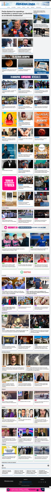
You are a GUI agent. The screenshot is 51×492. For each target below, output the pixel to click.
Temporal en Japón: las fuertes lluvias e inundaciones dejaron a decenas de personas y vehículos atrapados (8, 385)
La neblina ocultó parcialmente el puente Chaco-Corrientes (24, 70)
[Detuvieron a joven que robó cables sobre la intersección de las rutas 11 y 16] (9, 100)
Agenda (28, 7)
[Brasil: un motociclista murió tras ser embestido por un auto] (41, 395)
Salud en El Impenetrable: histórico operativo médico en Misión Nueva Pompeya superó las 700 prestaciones (8, 309)
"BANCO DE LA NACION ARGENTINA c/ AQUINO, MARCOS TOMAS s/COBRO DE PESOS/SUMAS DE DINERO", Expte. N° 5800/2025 (31, 473)
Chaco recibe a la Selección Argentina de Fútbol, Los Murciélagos (9, 221)
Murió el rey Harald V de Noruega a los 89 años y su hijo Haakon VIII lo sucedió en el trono (41, 384)
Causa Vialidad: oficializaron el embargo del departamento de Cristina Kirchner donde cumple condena (24, 124)
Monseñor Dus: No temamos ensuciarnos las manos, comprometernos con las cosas (24, 203)
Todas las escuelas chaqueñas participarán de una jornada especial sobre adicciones (25, 107)
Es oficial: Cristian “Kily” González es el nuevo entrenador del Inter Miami (25, 265)
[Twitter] (29, 0)
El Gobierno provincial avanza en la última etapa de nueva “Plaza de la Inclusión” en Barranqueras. (25, 221)
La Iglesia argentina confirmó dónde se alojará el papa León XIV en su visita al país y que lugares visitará (41, 347)
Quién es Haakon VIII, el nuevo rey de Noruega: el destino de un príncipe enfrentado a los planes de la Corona (13, 369)
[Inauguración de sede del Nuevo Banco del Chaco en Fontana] (41, 214)
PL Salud (3, 289)
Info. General (14, 7)
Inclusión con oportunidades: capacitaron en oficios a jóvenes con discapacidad (25, 187)
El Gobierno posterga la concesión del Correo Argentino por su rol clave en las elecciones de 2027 (9, 347)
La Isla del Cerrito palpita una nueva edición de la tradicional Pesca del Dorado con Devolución (9, 457)
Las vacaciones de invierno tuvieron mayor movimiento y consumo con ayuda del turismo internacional (41, 457)
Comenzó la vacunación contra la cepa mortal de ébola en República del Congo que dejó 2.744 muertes (24, 384)
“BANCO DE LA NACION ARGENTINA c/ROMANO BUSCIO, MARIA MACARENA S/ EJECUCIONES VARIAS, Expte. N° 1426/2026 (6, 473)
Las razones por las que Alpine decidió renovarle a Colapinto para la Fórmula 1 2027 (13, 249)
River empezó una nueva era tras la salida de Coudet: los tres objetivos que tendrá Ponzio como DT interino (41, 265)
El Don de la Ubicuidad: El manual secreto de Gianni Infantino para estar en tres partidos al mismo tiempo (42, 171)
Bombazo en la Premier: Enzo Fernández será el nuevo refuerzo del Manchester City (39, 249)
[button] (46, 7)
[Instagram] (28, 0)
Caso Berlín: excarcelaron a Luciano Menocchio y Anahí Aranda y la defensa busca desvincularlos (25, 155)
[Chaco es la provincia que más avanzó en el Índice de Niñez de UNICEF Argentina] (25, 164)
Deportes (23, 7)
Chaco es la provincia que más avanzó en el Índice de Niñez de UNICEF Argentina (24, 171)
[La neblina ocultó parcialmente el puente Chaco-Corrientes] (25, 63)
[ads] (17, 57)
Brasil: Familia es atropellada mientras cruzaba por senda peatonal (9, 402)
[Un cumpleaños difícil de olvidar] (25, 395)
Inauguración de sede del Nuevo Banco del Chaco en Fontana (41, 221)
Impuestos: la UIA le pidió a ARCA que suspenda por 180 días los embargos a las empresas (24, 347)
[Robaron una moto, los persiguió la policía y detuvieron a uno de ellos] (41, 100)
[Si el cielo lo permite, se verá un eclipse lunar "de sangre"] (41, 132)
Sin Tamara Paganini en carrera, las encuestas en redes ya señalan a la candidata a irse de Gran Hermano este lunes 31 (25, 440)
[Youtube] (31, 0)
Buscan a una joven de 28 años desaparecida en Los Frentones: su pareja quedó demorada (24, 91)
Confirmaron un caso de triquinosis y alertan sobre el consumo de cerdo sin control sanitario (42, 308)
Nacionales (32, 7)
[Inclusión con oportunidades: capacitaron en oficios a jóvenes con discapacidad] (25, 180)
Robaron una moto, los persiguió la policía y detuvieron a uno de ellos (41, 107)
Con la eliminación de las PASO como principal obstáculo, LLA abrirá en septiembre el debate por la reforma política (40, 331)
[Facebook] (27, 0)
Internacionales (38, 7)
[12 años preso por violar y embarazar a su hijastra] (25, 132)
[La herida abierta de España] (9, 164)
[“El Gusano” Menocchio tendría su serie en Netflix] (25, 413)
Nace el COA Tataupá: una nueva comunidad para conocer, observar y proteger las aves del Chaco (25, 457)
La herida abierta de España (7, 170)
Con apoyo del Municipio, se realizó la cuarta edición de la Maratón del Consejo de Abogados (41, 91)
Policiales (18, 7)
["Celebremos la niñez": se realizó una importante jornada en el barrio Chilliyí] (9, 84)
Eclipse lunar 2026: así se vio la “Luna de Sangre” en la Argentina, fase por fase (9, 70)
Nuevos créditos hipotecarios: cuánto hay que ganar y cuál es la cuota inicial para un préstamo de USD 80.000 (15, 331)
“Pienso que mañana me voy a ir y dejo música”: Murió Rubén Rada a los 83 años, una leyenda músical (9, 420)
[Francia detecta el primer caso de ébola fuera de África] (25, 301)
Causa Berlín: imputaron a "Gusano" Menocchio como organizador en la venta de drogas (8, 139)
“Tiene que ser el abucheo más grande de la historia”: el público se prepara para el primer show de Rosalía (41, 421)
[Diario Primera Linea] (25, 4)
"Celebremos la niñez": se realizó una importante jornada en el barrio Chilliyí (9, 91)
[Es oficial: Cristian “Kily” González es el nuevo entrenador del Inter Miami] (25, 258)
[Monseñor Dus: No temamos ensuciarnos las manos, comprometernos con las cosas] (25, 196)
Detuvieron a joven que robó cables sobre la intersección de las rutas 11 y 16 (9, 107)
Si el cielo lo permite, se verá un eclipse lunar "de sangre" (41, 139)
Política (8, 7)
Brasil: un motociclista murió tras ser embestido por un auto (42, 402)
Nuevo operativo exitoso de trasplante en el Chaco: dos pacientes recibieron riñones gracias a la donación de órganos (37, 292)
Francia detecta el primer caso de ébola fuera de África (24, 308)
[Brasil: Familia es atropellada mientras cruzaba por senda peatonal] (9, 395)
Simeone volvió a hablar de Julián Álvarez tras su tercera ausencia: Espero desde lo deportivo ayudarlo (9, 265)
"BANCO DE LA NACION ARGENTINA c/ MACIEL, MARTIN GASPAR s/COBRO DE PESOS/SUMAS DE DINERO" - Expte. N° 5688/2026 (19, 473)
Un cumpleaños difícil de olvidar (24, 401)
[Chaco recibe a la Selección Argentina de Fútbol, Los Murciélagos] (9, 214)
